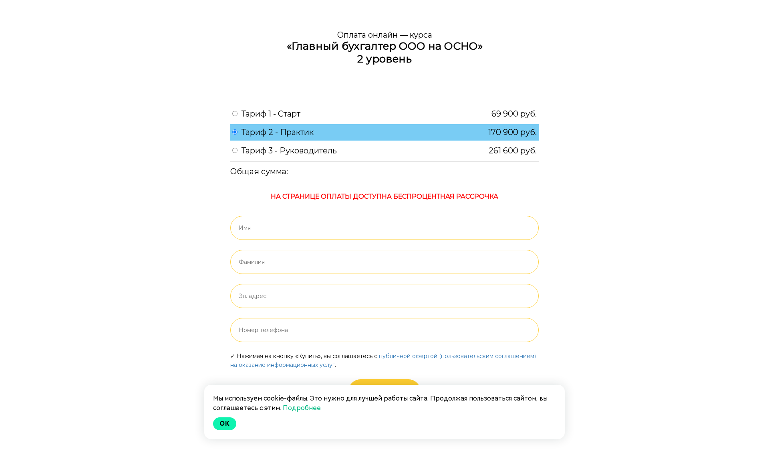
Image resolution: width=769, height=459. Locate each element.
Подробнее (302, 408)
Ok (224, 423)
